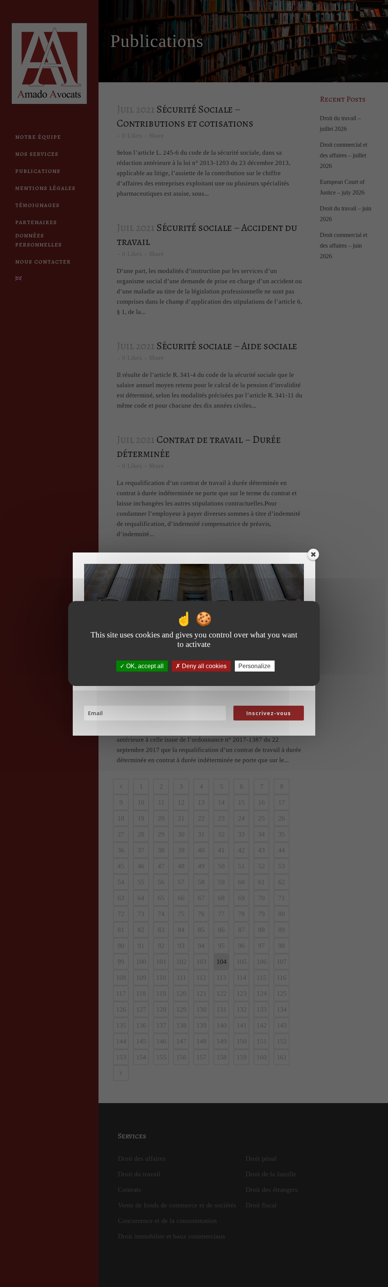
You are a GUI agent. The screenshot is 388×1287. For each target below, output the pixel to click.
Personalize (254, 666)
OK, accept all (144, 666)
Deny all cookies (203, 666)
